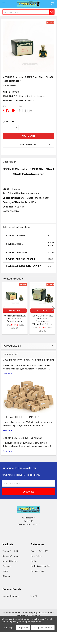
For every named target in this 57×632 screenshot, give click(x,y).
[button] (28, 144)
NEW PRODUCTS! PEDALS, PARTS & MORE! (28, 360)
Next (53, 308)
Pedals (34, 561)
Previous (3, 308)
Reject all (23, 627)
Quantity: (8, 121)
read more (7, 373)
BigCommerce (40, 612)
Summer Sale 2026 (39, 551)
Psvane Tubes (37, 571)
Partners (6, 566)
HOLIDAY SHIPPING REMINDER (21, 417)
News (5, 571)
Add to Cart (14, 310)
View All (33, 595)
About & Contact (10, 561)
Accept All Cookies (42, 627)
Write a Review (10, 85)
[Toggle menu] (4, 4)
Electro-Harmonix (10, 595)
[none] (28, 46)
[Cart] (53, 4)
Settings (8, 627)
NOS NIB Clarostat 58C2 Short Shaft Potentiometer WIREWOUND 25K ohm (42, 319)
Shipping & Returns (11, 556)
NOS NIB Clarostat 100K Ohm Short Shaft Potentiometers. (15, 318)
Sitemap (6, 575)
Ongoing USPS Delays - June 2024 (23, 437)
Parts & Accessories (40, 566)
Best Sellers (36, 556)
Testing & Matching (11, 551)
